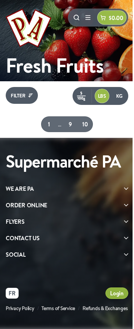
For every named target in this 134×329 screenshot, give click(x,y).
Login (117, 293)
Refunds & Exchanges (105, 308)
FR (12, 293)
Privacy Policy (20, 308)
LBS (102, 96)
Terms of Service (58, 308)
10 (85, 124)
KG (119, 96)
